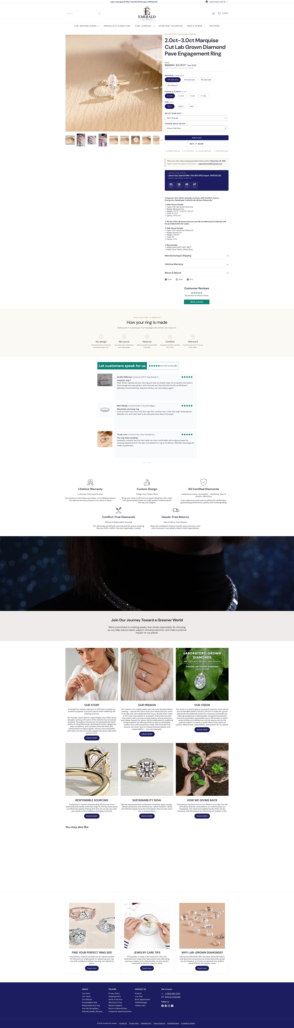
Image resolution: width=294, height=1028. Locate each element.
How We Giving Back (90, 1008)
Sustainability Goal (89, 1002)
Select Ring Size (173, 113)
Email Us (138, 993)
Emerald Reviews (173, 1023)
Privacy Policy (114, 993)
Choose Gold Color (176, 124)
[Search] (99, 13)
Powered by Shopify (188, 1023)
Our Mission (87, 999)
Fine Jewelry (144, 26)
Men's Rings (195, 26)
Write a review (196, 302)
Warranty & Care (115, 1002)
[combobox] (83, 13)
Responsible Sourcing (91, 1005)
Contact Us (123, 1023)
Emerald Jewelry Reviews (92, 1011)
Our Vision (86, 996)
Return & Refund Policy (118, 1008)
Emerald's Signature (117, 26)
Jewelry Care (140, 1005)
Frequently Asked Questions (120, 1011)
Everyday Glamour (171, 26)
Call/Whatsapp (141, 1002)
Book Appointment (142, 999)
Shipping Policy (115, 996)
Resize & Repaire (115, 1005)
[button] (144, 463)
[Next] (160, 140)
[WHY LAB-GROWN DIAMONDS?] (202, 926)
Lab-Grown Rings (86, 26)
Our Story (86, 993)
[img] (154, 365)
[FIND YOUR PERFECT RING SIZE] (92, 926)
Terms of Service (115, 999)
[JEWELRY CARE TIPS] (147, 926)
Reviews (214, 26)
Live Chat (139, 996)
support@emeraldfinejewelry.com (210, 164)
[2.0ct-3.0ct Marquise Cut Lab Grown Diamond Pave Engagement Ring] (78, 855)
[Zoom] (114, 83)
